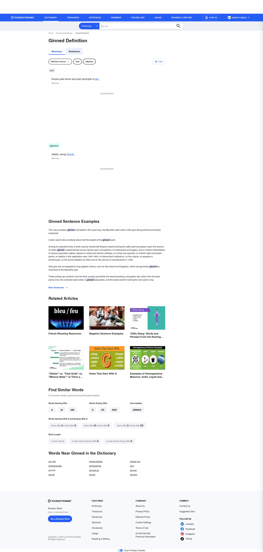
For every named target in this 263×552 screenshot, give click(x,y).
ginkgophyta (95, 465)
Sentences (74, 51)
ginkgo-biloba (95, 461)
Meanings (57, 51)
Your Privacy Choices (134, 550)
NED (114, 409)
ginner (92, 474)
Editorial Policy (143, 516)
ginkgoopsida (55, 465)
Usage (95, 533)
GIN (72, 409)
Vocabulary (97, 527)
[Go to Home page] (22, 17)
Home (50, 33)
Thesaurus (97, 511)
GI (62, 409)
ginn (132, 465)
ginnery (133, 474)
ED (102, 409)
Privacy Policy (142, 511)
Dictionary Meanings (64, 33)
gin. (97, 79)
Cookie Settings (143, 522)
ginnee (133, 470)
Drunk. (70, 154)
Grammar (96, 522)
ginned (137, 409)
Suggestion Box (187, 511)
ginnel (51, 474)
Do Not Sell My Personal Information (146, 535)
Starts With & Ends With (63, 425)
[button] (210, 17)
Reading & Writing (101, 538)
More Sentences (56, 287)
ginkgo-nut (135, 461)
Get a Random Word (60, 518)
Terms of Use (142, 527)
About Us (140, 505)
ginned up (94, 470)
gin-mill (52, 461)
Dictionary (87, 26)
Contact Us (184, 505)
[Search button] (180, 26)
